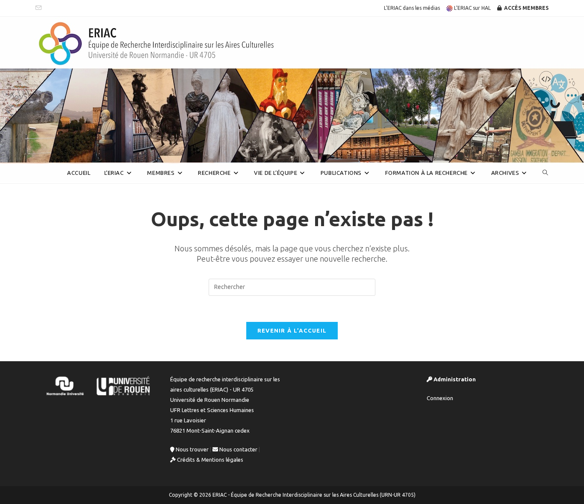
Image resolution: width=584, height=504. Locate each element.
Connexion (440, 398)
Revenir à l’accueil (292, 330)
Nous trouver (191, 449)
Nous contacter (237, 449)
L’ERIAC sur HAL (472, 8)
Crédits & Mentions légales (209, 460)
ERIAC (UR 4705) (73, 151)
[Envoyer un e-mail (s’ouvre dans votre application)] (39, 8)
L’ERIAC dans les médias (412, 8)
